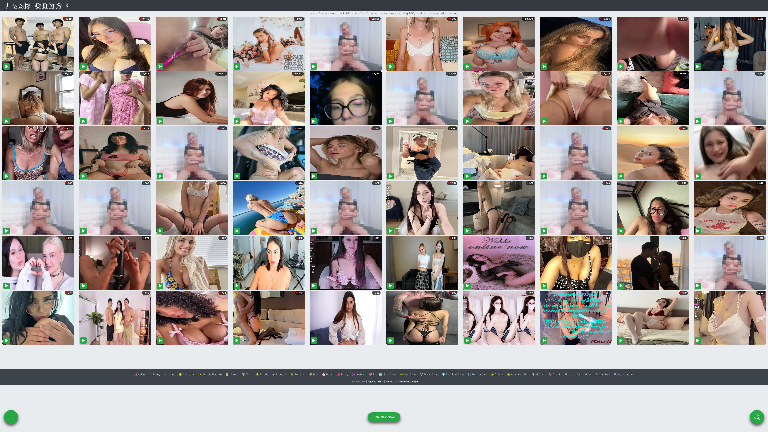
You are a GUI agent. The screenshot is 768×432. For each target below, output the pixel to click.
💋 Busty (342, 374)
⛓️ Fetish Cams (477, 374)
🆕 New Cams (387, 374)
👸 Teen (247, 374)
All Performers (402, 381)
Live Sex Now (384, 417)
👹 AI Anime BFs (559, 374)
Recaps (389, 381)
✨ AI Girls (497, 374)
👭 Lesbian (358, 374)
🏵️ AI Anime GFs (517, 374)
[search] (757, 417)
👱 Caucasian (187, 374)
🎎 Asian (139, 374)
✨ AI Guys (538, 374)
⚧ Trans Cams (429, 374)
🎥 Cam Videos (582, 374)
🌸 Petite (328, 374)
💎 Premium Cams (453, 374)
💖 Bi (372, 374)
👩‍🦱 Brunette (279, 374)
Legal (415, 381)
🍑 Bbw (314, 374)
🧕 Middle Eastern (210, 374)
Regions (372, 381)
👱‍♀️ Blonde (262, 374)
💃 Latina (169, 374)
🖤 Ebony (154, 374)
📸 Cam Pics (602, 374)
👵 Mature (231, 374)
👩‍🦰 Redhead (298, 374)
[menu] (11, 417)
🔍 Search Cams (624, 374)
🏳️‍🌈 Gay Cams (408, 374)
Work (381, 381)
